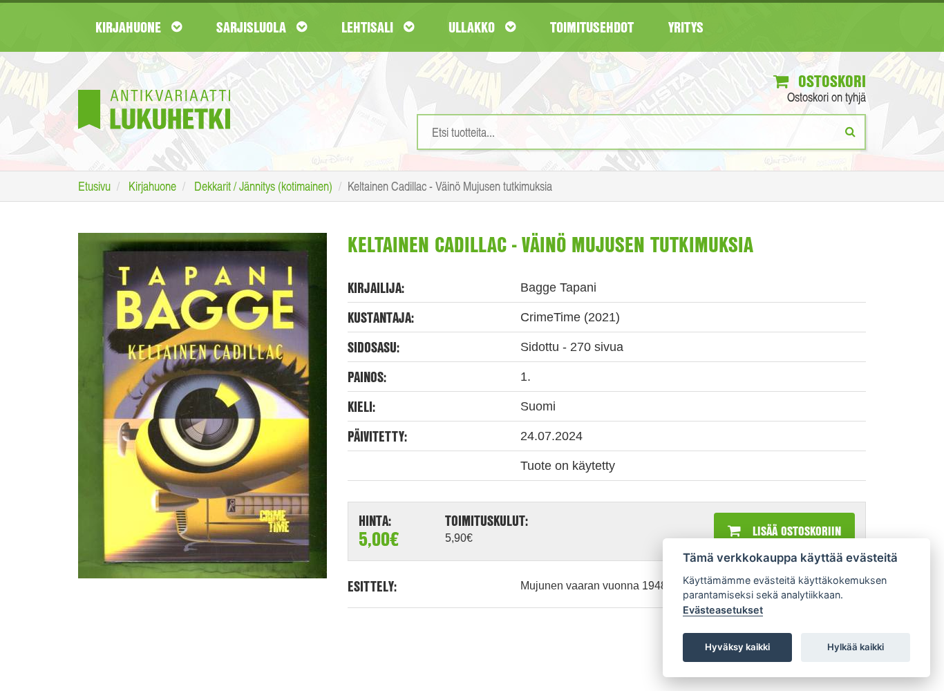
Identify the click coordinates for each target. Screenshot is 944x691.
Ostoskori (830, 81)
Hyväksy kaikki (737, 646)
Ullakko (473, 27)
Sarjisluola (253, 27)
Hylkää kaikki (855, 646)
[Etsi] (850, 131)
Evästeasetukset (723, 610)
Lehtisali (369, 27)
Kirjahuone (129, 27)
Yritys (686, 27)
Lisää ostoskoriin (795, 531)
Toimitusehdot (592, 27)
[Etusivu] (154, 89)
